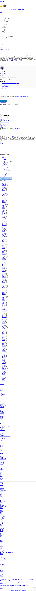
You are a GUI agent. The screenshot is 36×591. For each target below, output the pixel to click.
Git (0, 431)
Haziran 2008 (4, 369)
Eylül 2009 (3, 356)
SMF (1, 536)
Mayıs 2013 (3, 318)
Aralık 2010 (3, 343)
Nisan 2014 (3, 309)
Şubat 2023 (3, 219)
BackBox (1, 391)
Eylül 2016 (3, 284)
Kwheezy (1, 454)
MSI (0, 475)
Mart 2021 (3, 238)
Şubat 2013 (3, 321)
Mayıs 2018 (3, 267)
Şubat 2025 (3, 198)
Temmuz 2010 (4, 347)
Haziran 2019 (4, 256)
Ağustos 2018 (4, 265)
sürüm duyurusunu (14, 60)
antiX (1, 385)
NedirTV (5, 38)
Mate (1, 473)
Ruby (1, 521)
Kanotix (1, 450)
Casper (1, 396)
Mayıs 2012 (3, 329)
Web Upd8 (1, 568)
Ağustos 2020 (4, 244)
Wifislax (1, 569)
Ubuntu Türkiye (2, 558)
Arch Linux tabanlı (7, 579)
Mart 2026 (3, 187)
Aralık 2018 (3, 261)
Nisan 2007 (3, 378)
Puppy (1, 513)
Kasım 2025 (3, 191)
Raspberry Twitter (2, 516)
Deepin (1, 409)
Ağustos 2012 (4, 326)
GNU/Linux (3, 17)
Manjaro (1, 472)
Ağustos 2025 (4, 193)
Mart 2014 (3, 310)
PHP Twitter (2, 504)
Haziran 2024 (4, 205)
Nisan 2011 (3, 340)
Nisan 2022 (3, 227)
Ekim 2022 (3, 222)
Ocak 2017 (3, 281)
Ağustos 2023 (4, 214)
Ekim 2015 (3, 294)
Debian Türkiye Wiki (3, 408)
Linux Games (2, 462)
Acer (0, 383)
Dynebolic (1, 417)
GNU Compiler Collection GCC (5, 436)
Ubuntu (1, 557)
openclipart (1, 487)
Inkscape (1, 443)
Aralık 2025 (3, 190)
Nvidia (1, 484)
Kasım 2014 (3, 303)
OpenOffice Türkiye (3, 490)
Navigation (2, 1)
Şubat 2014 (3, 311)
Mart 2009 (3, 361)
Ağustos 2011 (4, 336)
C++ (20, 579)
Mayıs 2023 (3, 216)
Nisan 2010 (3, 350)
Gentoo (1, 429)
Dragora (1, 414)
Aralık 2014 (3, 302)
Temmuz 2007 (4, 377)
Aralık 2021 (3, 231)
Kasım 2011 (3, 334)
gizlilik (33, 580)
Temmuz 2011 (4, 337)
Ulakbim (1, 560)
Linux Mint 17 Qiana (3, 88)
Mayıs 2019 (3, 257)
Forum (5, 20)
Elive (1, 419)
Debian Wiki (2, 407)
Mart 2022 (3, 228)
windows (14, 585)
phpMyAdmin (2, 505)
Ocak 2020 (3, 250)
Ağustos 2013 (4, 316)
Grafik (5, 25)
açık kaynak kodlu (16, 579)
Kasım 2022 (3, 221)
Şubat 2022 (3, 229)
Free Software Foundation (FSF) (5, 426)
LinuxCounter (2, 461)
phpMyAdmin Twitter (3, 506)
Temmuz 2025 (4, 194)
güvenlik (20, 582)
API (3, 579)
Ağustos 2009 (4, 357)
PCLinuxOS (2, 498)
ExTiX (1, 422)
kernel (1, 583)
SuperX (1, 545)
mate (7, 583)
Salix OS (1, 523)
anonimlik (1, 579)
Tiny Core (1, 554)
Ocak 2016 (3, 291)
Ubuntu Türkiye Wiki (3, 559)
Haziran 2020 (4, 246)
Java (0, 447)
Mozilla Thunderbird (3, 477)
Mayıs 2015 (3, 298)
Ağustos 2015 (4, 295)
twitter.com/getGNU (12, 136)
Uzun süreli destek (8, 585)
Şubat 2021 (3, 239)
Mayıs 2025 (3, 196)
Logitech (1, 469)
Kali (0, 449)
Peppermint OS (2, 501)
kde (29, 582)
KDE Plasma (32, 582)
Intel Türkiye (2, 445)
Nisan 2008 (3, 370)
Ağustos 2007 (4, 376)
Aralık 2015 (3, 292)
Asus (1, 390)
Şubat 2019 (3, 260)
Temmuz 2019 (4, 255)
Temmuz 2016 (4, 286)
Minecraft (7, 35)
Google (1, 439)
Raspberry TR (2, 518)
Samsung (1, 525)
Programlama (4, 27)
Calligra (1, 395)
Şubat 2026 (3, 188)
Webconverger (2, 567)
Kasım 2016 (3, 283)
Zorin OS (1, 576)
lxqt (6, 583)
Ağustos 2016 (4, 285)
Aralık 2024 (3, 200)
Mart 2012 (3, 330)
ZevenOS (1, 575)
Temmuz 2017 (4, 276)
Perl (0, 500)
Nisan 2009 (3, 360)
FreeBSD (1, 424)
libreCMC (1, 456)
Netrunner (1, 483)
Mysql (1, 479)
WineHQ (1, 570)
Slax (0, 534)
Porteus (1, 512)
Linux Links (2, 465)
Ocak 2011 (3, 342)
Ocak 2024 (3, 209)
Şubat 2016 (3, 290)
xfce (17, 585)
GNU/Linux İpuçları (6, 18)
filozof (2, 49)
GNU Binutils (2, 435)
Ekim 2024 (3, 202)
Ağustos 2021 (4, 234)
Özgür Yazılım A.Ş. (3, 494)
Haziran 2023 (4, 215)
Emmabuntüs (2, 420)
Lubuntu (1, 470)
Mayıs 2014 (3, 308)
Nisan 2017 (3, 278)
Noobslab (1, 485)
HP (0, 442)
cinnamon (25, 579)
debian (27, 579)
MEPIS (1, 474)
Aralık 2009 (3, 353)
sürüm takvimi (19, 583)
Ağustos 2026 (4, 183)
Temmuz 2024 (4, 204)
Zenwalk (1, 574)
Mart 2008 (3, 371)
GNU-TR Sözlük (2, 438)
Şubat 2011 (3, 341)
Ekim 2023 (3, 212)
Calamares (22, 579)
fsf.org (1, 141)
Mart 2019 (3, 259)
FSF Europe (2, 427)
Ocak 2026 (3, 189)
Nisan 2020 (3, 248)
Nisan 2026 (3, 186)
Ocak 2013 (3, 322)
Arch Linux (1, 389)
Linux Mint (1, 466)
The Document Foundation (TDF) (26, 583)
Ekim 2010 (3, 345)
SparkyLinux (2, 540)
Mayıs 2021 (3, 237)
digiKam (1, 411)
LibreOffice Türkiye (3, 458)
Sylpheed (1, 546)
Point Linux (2, 511)
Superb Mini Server (3, 544)
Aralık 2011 (3, 333)
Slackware (1, 533)
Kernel (1, 452)
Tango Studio (2, 550)
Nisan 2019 (3, 258)
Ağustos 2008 (4, 367)
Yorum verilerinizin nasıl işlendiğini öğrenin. (22, 96)
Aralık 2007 (3, 374)
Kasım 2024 (3, 201)
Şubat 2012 (3, 331)
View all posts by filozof (4, 73)
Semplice (1, 529)
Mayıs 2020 (3, 247)
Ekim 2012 (3, 324)
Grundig (1, 440)
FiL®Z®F (1, 588)
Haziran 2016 (4, 287)
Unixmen (1, 562)
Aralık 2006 (3, 379)
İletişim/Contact (4, 40)
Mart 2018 (3, 269)
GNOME (1, 433)
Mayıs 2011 (3, 339)
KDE (1, 451)
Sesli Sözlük (2, 530)
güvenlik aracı (23, 582)
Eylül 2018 (3, 264)
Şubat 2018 (3, 270)
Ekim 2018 (3, 263)
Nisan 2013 (3, 319)
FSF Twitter (2, 428)
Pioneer (1, 507)
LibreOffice (1, 457)
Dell (0, 410)
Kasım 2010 (3, 344)
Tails (0, 549)
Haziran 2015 (4, 297)
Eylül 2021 (3, 233)
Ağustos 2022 (4, 224)
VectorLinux (2, 564)
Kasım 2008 (3, 364)
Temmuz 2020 (4, 245)
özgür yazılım (26, 585)
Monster (1, 476)
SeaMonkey (2, 528)
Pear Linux (1, 499)
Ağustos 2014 (4, 306)
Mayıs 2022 (3, 226)
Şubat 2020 (3, 249)
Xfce (0, 572)
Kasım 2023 (3, 211)
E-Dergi (5, 30)
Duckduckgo (2, 416)
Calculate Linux (2, 394)
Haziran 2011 (4, 338)
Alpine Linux (2, 384)
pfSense (1, 502)
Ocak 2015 (3, 301)
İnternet (3, 163)
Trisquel (1, 556)
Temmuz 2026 (4, 184)
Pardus (1, 496)
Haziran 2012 (4, 328)
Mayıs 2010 (3, 349)
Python (5, 33)
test (21, 583)
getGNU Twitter (2, 430)
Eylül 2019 (3, 254)
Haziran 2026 (4, 185)
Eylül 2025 (3, 192)
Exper (1, 421)
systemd (1, 548)
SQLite (1, 542)
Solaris (1, 537)
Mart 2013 (3, 320)
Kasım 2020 (3, 242)
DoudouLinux (2, 413)
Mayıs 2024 (3, 206)
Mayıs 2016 (3, 288)
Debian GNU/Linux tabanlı (5, 580)
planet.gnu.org (2, 509)
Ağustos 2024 (4, 203)
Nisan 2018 (3, 268)
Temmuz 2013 (4, 317)
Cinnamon (1, 399)
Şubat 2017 (3, 280)
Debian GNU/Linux (3, 405)
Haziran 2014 (4, 307)
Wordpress (1, 571)
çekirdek (22, 585)
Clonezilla (1, 398)
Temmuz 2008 (4, 368)
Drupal (1, 415)
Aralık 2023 (3, 210)
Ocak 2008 (3, 373)
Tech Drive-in (2, 551)
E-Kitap (5, 29)
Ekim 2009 (3, 355)
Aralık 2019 (3, 251)
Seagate (1, 527)
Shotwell (1, 531)
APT (0, 387)
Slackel (1, 532)
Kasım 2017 (3, 272)
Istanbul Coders (6, 167)
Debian (7, 21)
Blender (1, 392)
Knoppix (1, 453)
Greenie (1, 432)
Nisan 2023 (3, 217)
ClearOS (1, 397)
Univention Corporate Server (4, 561)
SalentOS (1, 522)
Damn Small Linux (3, 404)
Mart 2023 (3, 218)
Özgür (19, 585)
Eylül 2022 (3, 223)
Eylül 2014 (3, 305)
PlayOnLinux (2, 510)
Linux (4, 19)
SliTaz (1, 535)
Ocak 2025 (3, 199)
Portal (6, 37)
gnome (1, 582)
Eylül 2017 (3, 274)
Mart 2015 (3, 300)
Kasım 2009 (3, 354)
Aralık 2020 (3, 241)
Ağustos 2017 (4, 275)
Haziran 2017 (4, 277)
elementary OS (2, 418)
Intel (0, 444)
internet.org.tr (2, 446)
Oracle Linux (2, 493)
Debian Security (2, 406)
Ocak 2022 (3, 230)
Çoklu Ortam (6, 24)
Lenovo (1, 455)
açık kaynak (10, 579)
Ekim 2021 (3, 232)
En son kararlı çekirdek (18, 580)
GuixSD (1, 441)
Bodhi (1, 393)
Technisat (1, 553)
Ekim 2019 (3, 253)
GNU (1, 434)
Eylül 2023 (3, 213)
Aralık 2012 (3, 323)
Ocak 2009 (3, 363)
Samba (1, 524)
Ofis (4, 26)
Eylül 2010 (3, 346)
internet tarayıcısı (27, 582)
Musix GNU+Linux (3, 478)
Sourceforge (2, 539)
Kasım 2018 (3, 262)
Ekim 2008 (3, 365)
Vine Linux (1, 565)
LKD (1, 468)
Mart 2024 (3, 208)
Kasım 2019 (3, 252)
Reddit (1, 519)
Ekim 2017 (3, 273)
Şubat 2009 (3, 362)
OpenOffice (2, 489)
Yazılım (3, 23)
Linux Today (2, 467)
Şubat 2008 (3, 372)
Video (3, 31)
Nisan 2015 (3, 299)
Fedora (1, 423)
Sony (1, 538)
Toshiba (1, 555)
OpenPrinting (2, 491)
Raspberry (1, 515)
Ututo (1, 563)
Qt (0, 495)
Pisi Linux (1, 508)
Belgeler (3, 28)
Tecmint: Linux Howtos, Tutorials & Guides (6, 552)
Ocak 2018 (3, 271)
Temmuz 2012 (4, 327)
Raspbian (1, 517)
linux (4, 583)
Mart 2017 (3, 279)
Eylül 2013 (3, 315)
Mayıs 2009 (3, 359)
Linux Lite (1, 464)
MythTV (1, 482)
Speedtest (1, 541)
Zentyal (1, 573)
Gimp (4, 32)
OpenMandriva (2, 488)
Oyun (4, 34)
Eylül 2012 (3, 325)
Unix (3, 585)
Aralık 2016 (3, 282)
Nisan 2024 (3, 207)
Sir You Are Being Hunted (9, 36)
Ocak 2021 (3, 240)
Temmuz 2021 (4, 235)
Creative (1, 401)
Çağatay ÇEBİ (2, 403)
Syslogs (1, 547)
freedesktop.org (30, 580)
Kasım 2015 (3, 293)
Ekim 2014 (3, 304)
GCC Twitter (2, 437)
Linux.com (1, 460)
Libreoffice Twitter (3, 459)
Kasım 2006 (3, 380)
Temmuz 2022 (4, 225)
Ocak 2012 (3, 332)
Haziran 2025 (4, 195)
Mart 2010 (3, 351)
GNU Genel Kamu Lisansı (14, 582)
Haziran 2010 (4, 348)
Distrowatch (2, 412)
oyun (11, 583)
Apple (1, 386)
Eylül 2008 (3, 366)
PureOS (1, 514)
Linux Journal (2, 463)
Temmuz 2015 (4, 296)
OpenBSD (1, 486)
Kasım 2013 (3, 313)
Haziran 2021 (4, 236)
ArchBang (1, 388)
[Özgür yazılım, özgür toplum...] (7, 8)
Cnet (0, 400)
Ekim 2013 (3, 314)
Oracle (1, 492)
